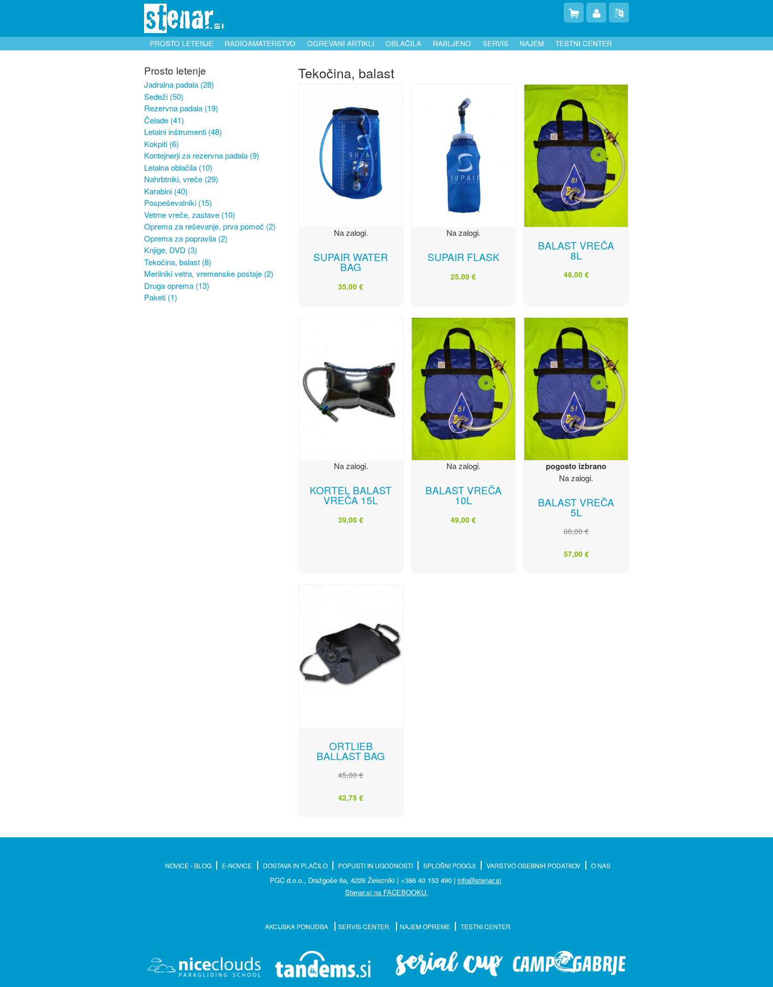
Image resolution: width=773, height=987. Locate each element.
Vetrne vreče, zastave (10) (189, 214)
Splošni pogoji (449, 865)
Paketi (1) (160, 297)
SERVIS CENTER (364, 926)
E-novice (237, 865)
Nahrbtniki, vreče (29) (181, 178)
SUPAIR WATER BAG (350, 262)
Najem (532, 43)
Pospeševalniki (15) (178, 202)
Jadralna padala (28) (179, 84)
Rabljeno (452, 43)
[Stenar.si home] (183, 18)
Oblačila (403, 43)
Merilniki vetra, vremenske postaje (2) (208, 273)
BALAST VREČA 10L (463, 495)
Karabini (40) (166, 190)
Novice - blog (188, 865)
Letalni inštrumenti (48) (183, 131)
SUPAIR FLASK (464, 257)
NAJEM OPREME (425, 926)
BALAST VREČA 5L (576, 507)
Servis (495, 43)
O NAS (601, 865)
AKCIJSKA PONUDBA (297, 926)
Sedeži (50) (164, 96)
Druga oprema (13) (176, 285)
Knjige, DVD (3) (170, 249)
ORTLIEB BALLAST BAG (351, 751)
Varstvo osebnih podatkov (533, 865)
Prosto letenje (181, 43)
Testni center (583, 43)
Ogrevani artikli (340, 43)
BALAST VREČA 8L (576, 250)
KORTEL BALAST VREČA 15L (351, 495)
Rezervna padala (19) (181, 107)
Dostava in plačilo (295, 865)
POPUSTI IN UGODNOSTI (375, 865)
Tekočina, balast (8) (177, 261)
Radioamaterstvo (260, 43)
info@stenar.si (479, 880)
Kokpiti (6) (161, 143)
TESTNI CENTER (486, 926)
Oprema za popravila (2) (186, 238)
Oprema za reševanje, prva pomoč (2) (210, 226)
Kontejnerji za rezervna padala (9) (201, 155)
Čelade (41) (164, 120)
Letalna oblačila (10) (178, 167)
